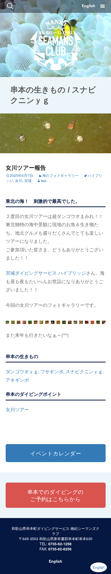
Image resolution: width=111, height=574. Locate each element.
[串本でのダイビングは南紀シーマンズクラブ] (55, 44)
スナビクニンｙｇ (84, 371)
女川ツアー (17, 409)
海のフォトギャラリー (60, 175)
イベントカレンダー (55, 453)
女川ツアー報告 (26, 167)
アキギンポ (17, 379)
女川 (18, 180)
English (88, 5)
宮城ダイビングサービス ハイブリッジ (46, 272)
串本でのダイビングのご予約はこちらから (55, 495)
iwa (43, 180)
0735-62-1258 (60, 543)
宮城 (27, 180)
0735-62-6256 (60, 548)
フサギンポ (52, 371)
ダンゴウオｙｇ (22, 371)
